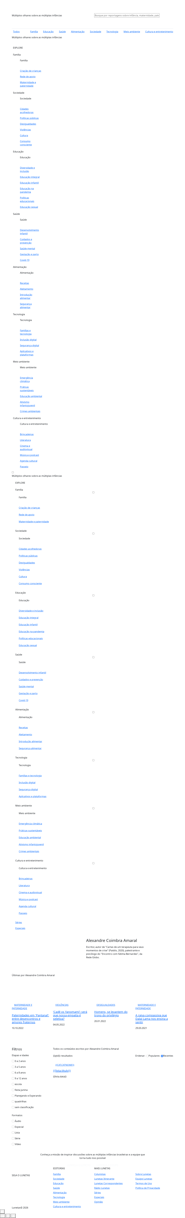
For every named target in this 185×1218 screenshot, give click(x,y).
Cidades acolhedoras (27, 110)
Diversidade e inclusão (27, 169)
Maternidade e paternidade (28, 84)
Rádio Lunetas (102, 1188)
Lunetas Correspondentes (108, 1183)
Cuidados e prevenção (26, 241)
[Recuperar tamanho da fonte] (8, 1216)
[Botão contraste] (2, 1211)
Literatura (25, 440)
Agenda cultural (28, 460)
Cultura (24, 135)
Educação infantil (29, 182)
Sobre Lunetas (143, 1174)
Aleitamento (26, 289)
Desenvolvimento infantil (29, 231)
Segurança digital (29, 345)
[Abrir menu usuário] (165, 15)
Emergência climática (26, 379)
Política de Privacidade (147, 1188)
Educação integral (30, 177)
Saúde (62, 31)
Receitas (24, 283)
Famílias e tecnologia (26, 332)
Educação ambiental (31, 396)
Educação (48, 31)
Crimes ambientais (30, 411)
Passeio (24, 466)
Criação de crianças (30, 70)
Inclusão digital (28, 339)
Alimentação (78, 31)
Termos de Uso (143, 1183)
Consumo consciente (26, 143)
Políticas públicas (29, 118)
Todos (16, 31)
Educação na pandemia (27, 190)
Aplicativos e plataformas (27, 353)
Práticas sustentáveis (27, 388)
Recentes (168, 1055)
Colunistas (100, 1174)
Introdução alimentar (26, 296)
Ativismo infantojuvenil (27, 403)
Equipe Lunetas (143, 1178)
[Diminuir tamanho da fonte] (2, 1216)
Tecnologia (112, 31)
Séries (18, 922)
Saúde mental (27, 248)
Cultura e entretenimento (159, 31)
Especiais (20, 928)
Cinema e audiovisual (26, 447)
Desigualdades (28, 123)
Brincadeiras (27, 434)
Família (34, 31)
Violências (25, 129)
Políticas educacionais (27, 199)
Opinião (98, 1201)
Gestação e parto (29, 254)
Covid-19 (24, 260)
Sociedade (95, 31)
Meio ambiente (132, 31)
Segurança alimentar (26, 305)
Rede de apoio (28, 76)
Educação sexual (29, 207)
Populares (154, 1055)
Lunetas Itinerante (104, 1178)
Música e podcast (29, 455)
